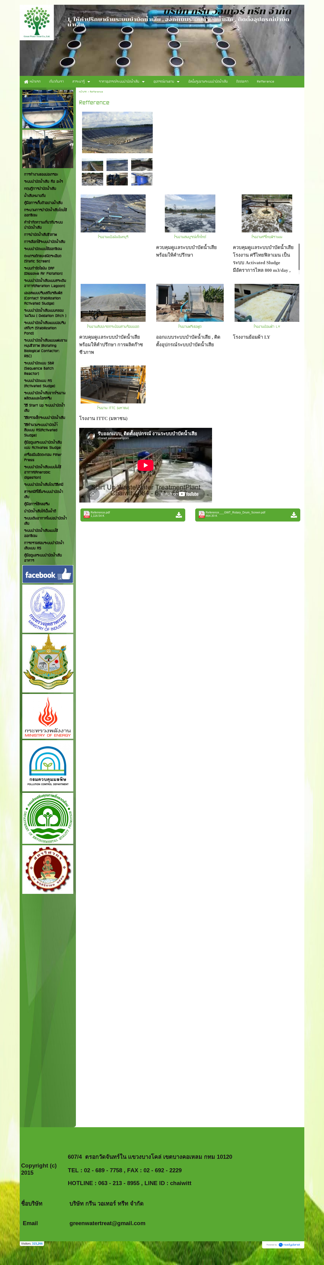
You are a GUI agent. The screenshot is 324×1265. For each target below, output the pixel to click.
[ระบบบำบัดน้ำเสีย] (117, 132)
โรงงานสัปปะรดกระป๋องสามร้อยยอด (113, 326)
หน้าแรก (83, 91)
